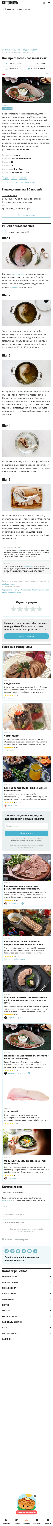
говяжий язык (19, 274)
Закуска (23, 178)
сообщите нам (8, 584)
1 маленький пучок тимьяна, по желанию (21, 198)
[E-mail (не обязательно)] (26, 1214)
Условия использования (26, 847)
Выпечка (27, 1523)
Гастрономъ (6, 1523)
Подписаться (26, 833)
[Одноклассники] (18, 1251)
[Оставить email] (26, 826)
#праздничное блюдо (11, 590)
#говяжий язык (14, 592)
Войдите (6, 1200)
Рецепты (17, 1523)
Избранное (37, 1523)
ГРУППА (7, 680)
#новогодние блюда (40, 590)
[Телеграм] (6, 1251)
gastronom (9, 74)
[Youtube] (29, 1251)
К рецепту (6, 108)
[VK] (12, 1251)
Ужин (14, 178)
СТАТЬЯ (7, 784)
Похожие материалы (28, 16)
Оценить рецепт (10, 16)
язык (19, 550)
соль (4, 205)
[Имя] (26, 1206)
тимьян (14, 287)
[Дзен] (35, 1251)
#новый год (26, 590)
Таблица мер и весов (26, 215)
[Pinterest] (24, 1251)
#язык (4, 592)
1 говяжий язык (9, 195)
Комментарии (45, 16)
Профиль (48, 1523)
